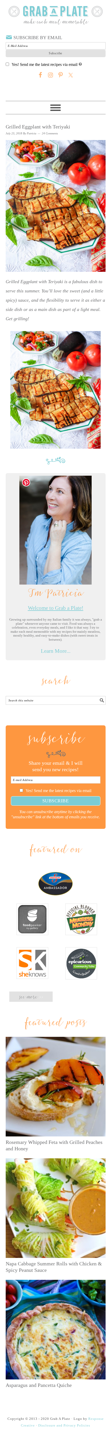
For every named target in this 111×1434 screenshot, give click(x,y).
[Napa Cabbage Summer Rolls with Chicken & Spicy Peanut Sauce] (56, 1208)
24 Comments (50, 133)
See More (31, 997)
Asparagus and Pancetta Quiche (39, 1385)
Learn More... (55, 651)
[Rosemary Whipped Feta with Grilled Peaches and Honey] (56, 1086)
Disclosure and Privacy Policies (64, 1425)
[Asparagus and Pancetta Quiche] (56, 1329)
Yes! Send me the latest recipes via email (44, 64)
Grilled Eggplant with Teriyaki (38, 126)
